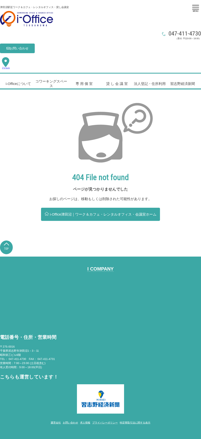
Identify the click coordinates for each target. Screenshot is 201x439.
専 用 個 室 (84, 84)
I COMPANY (100, 268)
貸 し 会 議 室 (117, 84)
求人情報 (85, 422)
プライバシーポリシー (105, 422)
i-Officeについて (18, 84)
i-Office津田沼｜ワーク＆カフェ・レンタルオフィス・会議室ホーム (102, 214)
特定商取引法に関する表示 (135, 422)
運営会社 (56, 422)
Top (6, 248)
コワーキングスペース (51, 83)
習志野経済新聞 (182, 84)
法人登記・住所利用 (150, 84)
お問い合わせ (19, 48)
